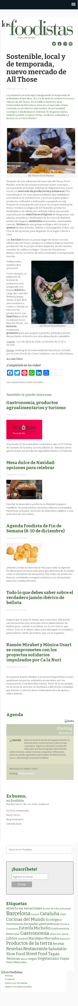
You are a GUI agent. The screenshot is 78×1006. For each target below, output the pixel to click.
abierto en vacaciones (24, 908)
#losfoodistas (26, 773)
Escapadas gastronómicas (42, 924)
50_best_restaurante (17, 810)
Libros (11, 938)
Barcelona (18, 913)
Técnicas (13, 959)
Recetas (58, 944)
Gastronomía (34, 933)
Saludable (57, 949)
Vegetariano (48, 958)
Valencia (24, 959)
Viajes (64, 959)
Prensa (9, 975)
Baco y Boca (13, 815)
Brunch (35, 914)
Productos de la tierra (29, 943)
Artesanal (65, 908)
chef (63, 914)
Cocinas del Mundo (25, 919)
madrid (23, 938)
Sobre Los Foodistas (16, 983)
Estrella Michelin (35, 928)
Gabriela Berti (14, 823)
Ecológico (54, 920)
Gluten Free (55, 934)
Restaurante (35, 948)
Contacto (10, 979)
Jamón (65, 934)
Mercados (51, 938)
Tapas (54, 953)
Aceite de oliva (51, 908)
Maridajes (36, 938)
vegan (32, 959)
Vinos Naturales (16, 962)
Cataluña (49, 913)
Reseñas (14, 948)
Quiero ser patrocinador (18, 986)
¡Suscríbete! (24, 869)
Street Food (36, 953)
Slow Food (15, 954)
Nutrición (65, 938)
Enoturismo (15, 924)
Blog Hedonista (14, 819)
